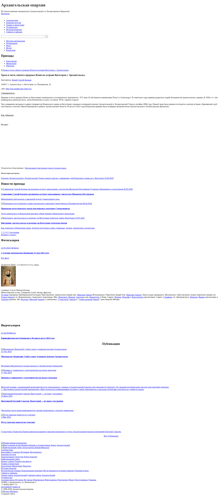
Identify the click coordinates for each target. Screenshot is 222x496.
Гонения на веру (82, 471)
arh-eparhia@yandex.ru (10, 487)
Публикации (11, 43)
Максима (81, 295)
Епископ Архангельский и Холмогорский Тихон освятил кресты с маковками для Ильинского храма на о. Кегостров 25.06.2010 (57, 178)
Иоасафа (126, 297)
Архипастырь (12, 20)
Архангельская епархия (23, 5)
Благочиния (11, 61)
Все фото (5, 258)
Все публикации (111, 436)
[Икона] (8, 286)
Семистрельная (85, 299)
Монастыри (11, 63)
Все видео (5, 338)
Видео (9, 48)
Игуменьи (28, 480)
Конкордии (94, 297)
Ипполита (62, 297)
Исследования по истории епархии (58, 471)
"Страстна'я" (63, 299)
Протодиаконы (81, 480)
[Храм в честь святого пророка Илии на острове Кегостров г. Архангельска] (35, 70)
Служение (15, 452)
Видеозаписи (36, 452)
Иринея (71, 297)
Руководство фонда (22, 461)
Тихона (4, 297)
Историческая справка (11, 471)
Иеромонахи (38, 480)
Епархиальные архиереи (32, 471)
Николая (193, 297)
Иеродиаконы (51, 480)
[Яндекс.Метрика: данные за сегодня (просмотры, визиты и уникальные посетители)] (9, 491)
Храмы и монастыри (15, 25)
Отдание (5, 295)
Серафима (167, 297)
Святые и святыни (14, 32)
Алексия (4, 299)
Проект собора (7, 461)
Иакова (201, 297)
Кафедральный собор (10, 459)
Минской (33, 299)
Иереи (71, 480)
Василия (24, 299)
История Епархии (14, 29)
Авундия (80, 297)
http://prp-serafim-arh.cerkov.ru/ (19, 89)
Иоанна (118, 297)
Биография (6, 452)
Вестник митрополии (15, 41)
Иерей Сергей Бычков (21, 80)
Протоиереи (62, 480)
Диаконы (92, 480)
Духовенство (11, 27)
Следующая (14, 232)
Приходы (10, 66)
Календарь (10, 50)
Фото (8, 46)
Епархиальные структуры (12, 457)
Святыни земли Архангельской (41, 475)
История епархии (8, 468)
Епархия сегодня (13, 23)
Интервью (25, 452)
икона (88, 295)
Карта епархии (30, 457)
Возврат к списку (8, 235)
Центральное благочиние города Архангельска (45, 168)
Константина (137, 297)
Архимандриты (8, 480)
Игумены (19, 480)
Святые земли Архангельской (14, 475)
